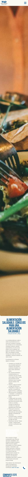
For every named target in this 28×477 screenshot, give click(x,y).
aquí (18, 467)
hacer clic (14, 467)
